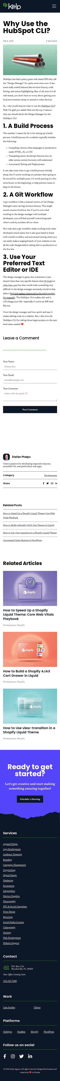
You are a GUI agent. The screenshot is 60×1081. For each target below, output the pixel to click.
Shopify (34, 1032)
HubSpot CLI (47, 106)
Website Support (11, 943)
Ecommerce (8, 886)
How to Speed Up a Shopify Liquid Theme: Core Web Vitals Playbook (28, 614)
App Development (12, 849)
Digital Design (10, 875)
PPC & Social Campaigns (15, 907)
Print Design (9, 912)
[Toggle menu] (54, 6)
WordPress (49, 1032)
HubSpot (7, 1032)
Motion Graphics (11, 896)
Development (50, 475)
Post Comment (30, 410)
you (15, 285)
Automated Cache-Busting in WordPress (22, 540)
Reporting (8, 917)
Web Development (12, 938)
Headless (21, 1032)
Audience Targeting (12, 854)
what (5, 285)
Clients (37, 1007)
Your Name (8, 362)
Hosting (7, 933)
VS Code (48, 281)
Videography (9, 927)
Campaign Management (14, 865)
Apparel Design (10, 844)
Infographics (9, 891)
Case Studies (9, 1007)
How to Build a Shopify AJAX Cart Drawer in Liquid (28, 525)
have (10, 285)
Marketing (8, 880)
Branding (7, 860)
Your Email (8, 375)
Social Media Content (13, 922)
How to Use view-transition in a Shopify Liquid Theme (30, 533)
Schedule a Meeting (30, 799)
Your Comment (10, 389)
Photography (9, 901)
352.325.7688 (10, 981)
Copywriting (9, 870)
